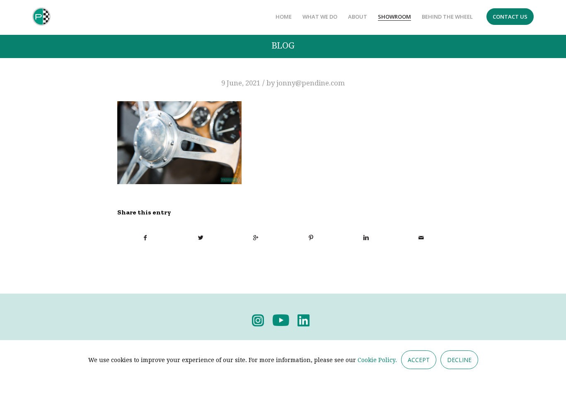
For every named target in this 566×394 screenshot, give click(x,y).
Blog (283, 45)
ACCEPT (419, 360)
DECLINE (459, 360)
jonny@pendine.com (310, 83)
